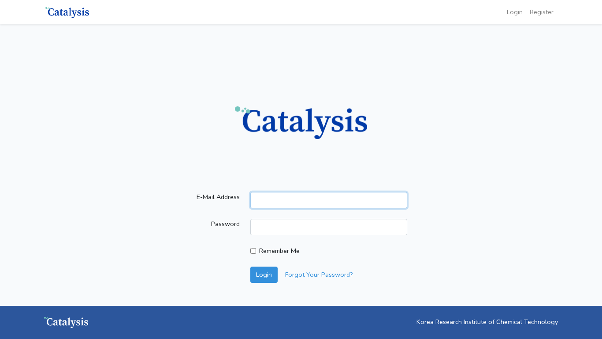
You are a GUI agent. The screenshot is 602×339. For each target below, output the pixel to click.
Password (225, 223)
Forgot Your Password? (319, 274)
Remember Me (279, 250)
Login (515, 12)
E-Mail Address (218, 196)
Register (542, 12)
